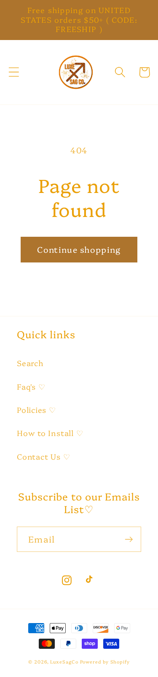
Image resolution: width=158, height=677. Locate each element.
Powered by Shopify (105, 661)
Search (30, 363)
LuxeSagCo (64, 661)
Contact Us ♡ (43, 456)
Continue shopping (79, 249)
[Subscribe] (129, 539)
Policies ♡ (36, 409)
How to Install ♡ (50, 433)
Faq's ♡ (31, 386)
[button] (14, 72)
